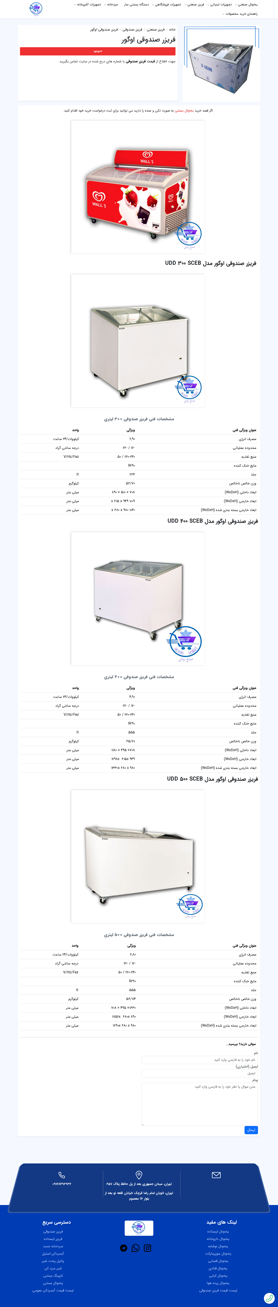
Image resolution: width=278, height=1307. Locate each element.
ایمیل (254, 1066)
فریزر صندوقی (136, 61)
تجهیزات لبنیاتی (221, 4)
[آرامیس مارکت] (36, 9)
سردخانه (112, 4)
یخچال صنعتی (248, 4)
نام (256, 1053)
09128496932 (61, 1184)
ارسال (251, 1130)
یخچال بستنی (184, 110)
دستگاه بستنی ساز (136, 4)
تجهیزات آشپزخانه (89, 4)
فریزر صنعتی (195, 4)
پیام (255, 1080)
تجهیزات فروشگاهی (168, 4)
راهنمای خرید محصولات (241, 13)
